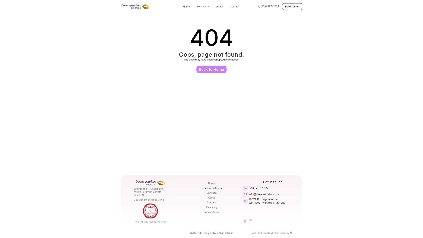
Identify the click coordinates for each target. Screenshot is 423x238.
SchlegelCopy (282, 233)
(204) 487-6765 (258, 188)
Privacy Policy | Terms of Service (150, 222)
